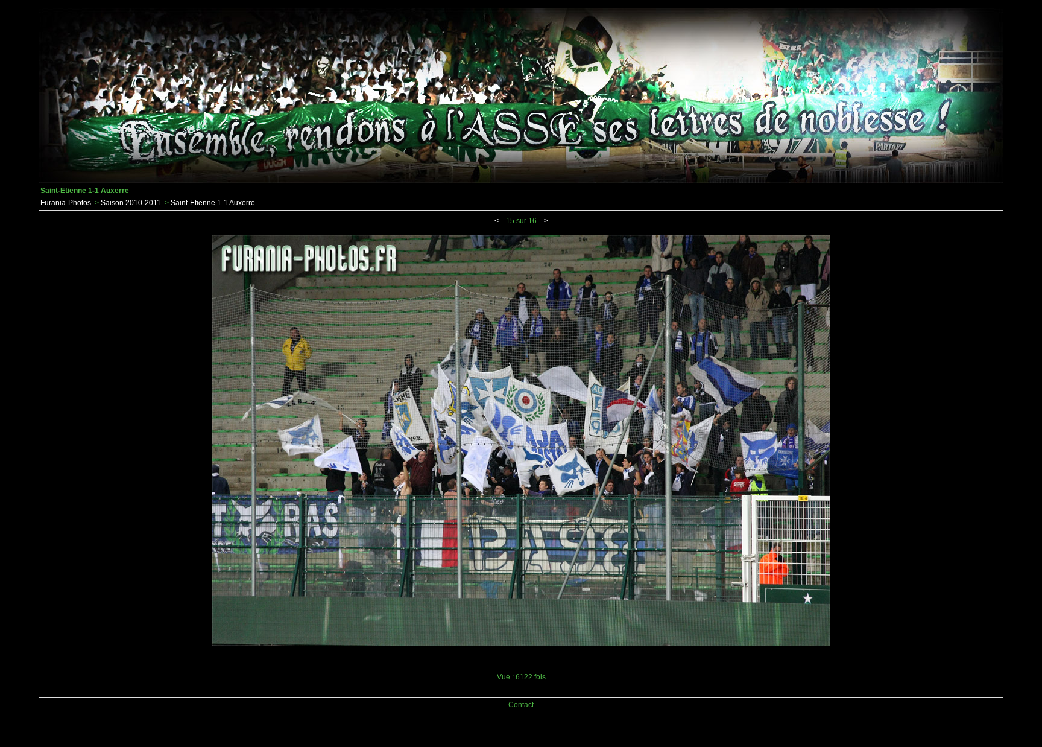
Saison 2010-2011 (131, 203)
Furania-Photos (65, 203)
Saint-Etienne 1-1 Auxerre (213, 203)
